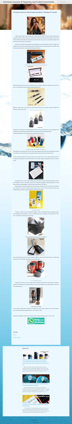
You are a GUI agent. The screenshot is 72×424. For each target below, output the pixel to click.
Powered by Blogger (37, 417)
